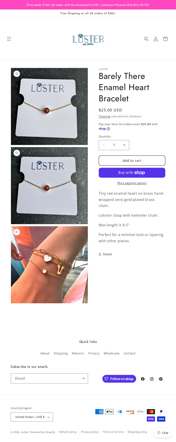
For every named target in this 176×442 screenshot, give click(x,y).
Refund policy (68, 431)
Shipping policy (137, 431)
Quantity (105, 136)
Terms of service (113, 431)
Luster (25, 432)
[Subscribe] (83, 378)
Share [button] (107, 254)
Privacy (93, 353)
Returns (78, 353)
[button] (9, 39)
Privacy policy (90, 431)
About (45, 353)
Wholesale (112, 353)
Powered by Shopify (42, 432)
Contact (130, 353)
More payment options (132, 183)
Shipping (104, 116)
